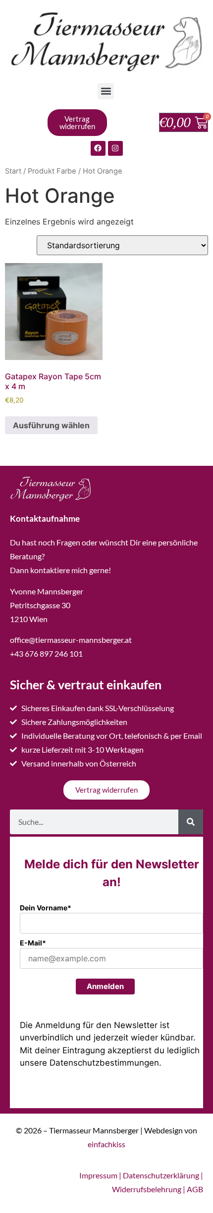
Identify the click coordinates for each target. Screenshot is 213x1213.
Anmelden (105, 986)
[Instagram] (115, 148)
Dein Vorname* (45, 907)
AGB (195, 1189)
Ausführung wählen (51, 425)
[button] (106, 91)
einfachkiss (106, 1144)
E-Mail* (33, 943)
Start (13, 171)
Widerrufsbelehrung (146, 1189)
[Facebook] (98, 148)
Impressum (98, 1175)
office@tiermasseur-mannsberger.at (71, 639)
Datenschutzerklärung (161, 1175)
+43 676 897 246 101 (46, 653)
